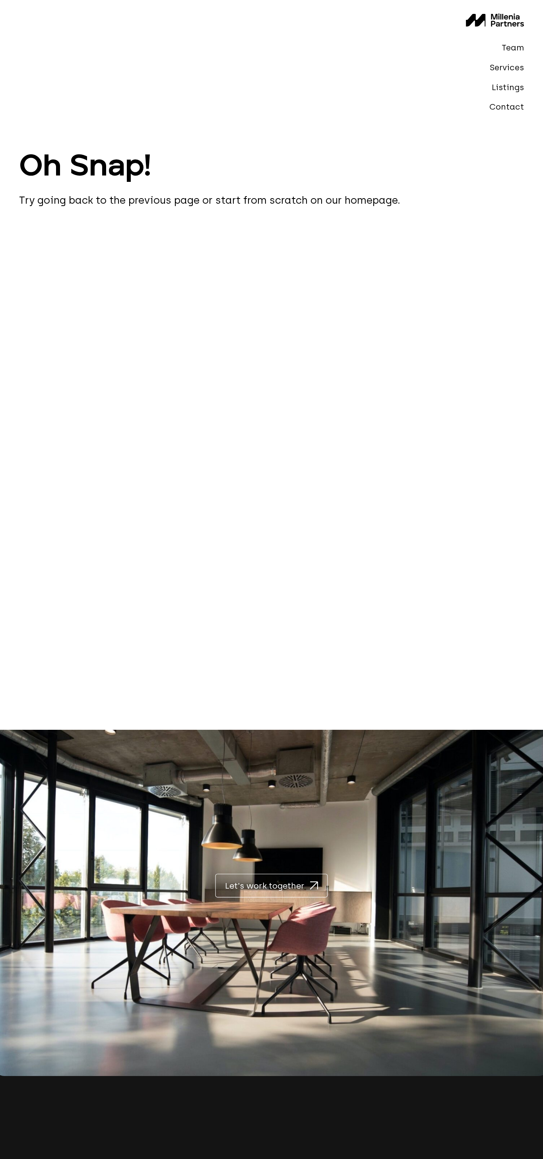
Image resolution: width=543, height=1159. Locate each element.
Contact (506, 107)
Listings (508, 87)
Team (513, 47)
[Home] (495, 20)
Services (507, 67)
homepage (371, 200)
